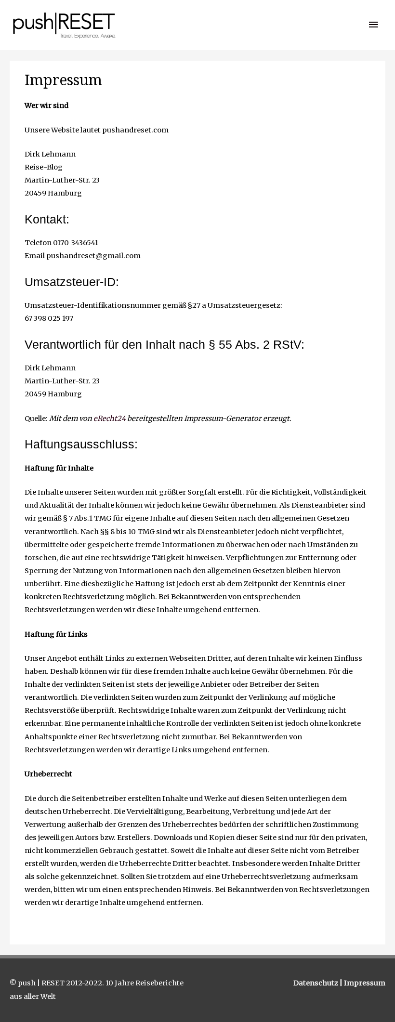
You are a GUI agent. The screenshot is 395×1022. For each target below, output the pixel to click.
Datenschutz (316, 983)
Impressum (364, 983)
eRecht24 (109, 418)
